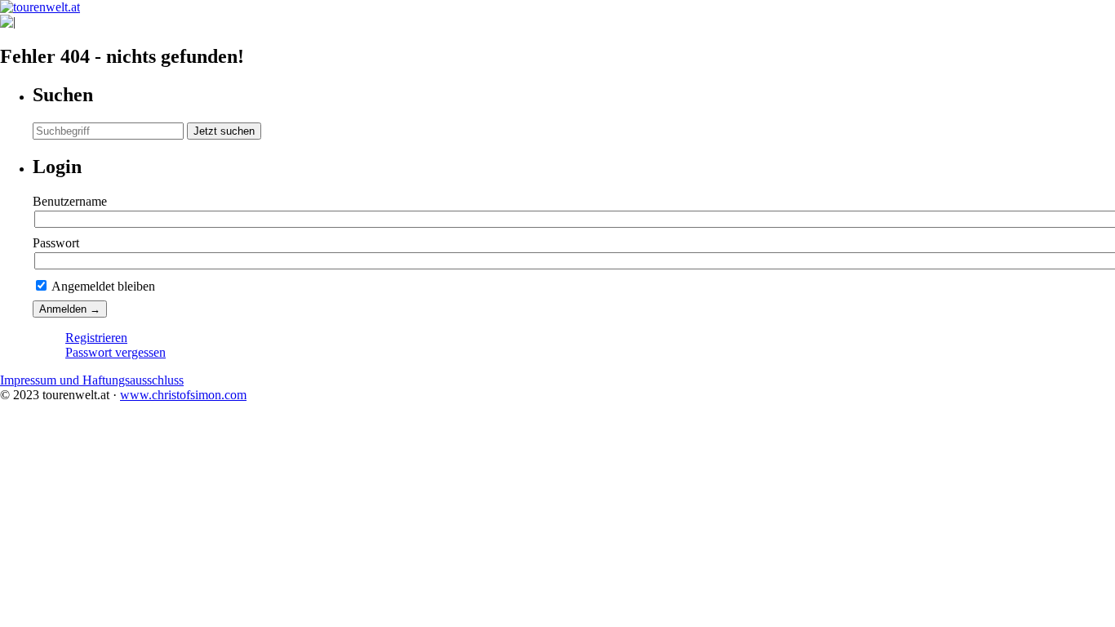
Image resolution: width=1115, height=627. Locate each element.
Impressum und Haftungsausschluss (92, 380)
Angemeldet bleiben (102, 286)
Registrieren (96, 338)
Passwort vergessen (115, 352)
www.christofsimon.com (183, 395)
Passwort (56, 243)
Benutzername (70, 201)
